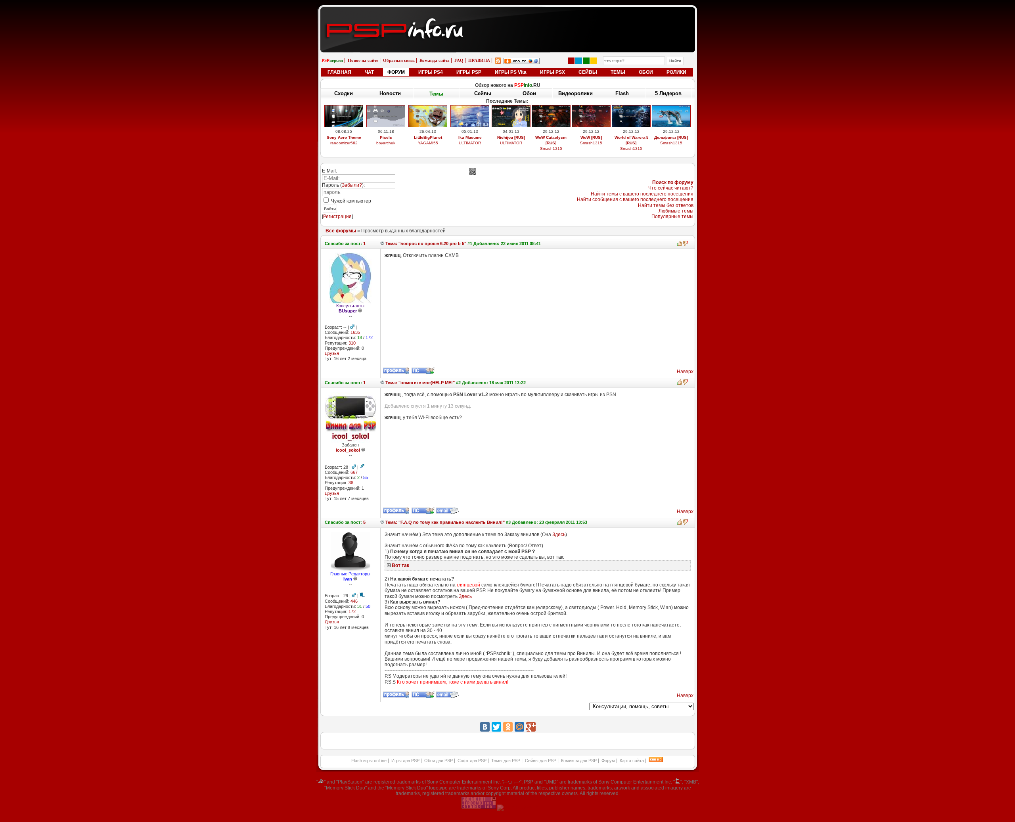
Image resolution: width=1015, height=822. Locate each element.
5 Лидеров (668, 93)
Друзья (332, 353)
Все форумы (341, 231)
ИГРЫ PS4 (430, 72)
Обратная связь (399, 60)
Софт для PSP (472, 760)
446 (354, 601)
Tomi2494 (551, 148)
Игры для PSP (405, 760)
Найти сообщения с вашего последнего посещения (635, 199)
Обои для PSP (438, 760)
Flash (622, 93)
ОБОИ (646, 72)
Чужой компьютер (350, 201)
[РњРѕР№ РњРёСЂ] (519, 727)
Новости (390, 93)
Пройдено (671, 137)
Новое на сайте (363, 60)
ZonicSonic (428, 148)
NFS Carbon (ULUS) (631, 137)
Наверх (685, 371)
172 (352, 611)
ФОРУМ (396, 72)
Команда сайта (434, 60)
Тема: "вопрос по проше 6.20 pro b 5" (425, 243)
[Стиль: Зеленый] (586, 60)
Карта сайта (632, 760)
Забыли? (352, 185)
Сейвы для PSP (540, 760)
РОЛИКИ (676, 72)
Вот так (400, 565)
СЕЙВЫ (587, 72)
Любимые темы (676, 211)
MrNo (671, 143)
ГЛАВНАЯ (339, 72)
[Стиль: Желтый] (593, 60)
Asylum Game (511, 148)
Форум (608, 760)
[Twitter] (496, 727)
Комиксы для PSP (579, 760)
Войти (330, 209)
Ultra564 (631, 143)
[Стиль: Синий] (578, 60)
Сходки (343, 93)
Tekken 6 (470, 137)
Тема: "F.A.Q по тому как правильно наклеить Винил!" (444, 522)
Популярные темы (672, 216)
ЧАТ (369, 72)
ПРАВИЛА (479, 60)
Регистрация (337, 216)
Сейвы (482, 94)
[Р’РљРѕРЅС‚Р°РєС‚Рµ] (485, 727)
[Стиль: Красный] (571, 60)
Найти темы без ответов (665, 205)
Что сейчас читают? (670, 188)
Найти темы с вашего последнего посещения (642, 194)
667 (354, 472)
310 (352, 343)
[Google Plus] (531, 727)
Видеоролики (575, 93)
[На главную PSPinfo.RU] (507, 13)
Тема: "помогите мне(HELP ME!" (419, 382)
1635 (355, 332)
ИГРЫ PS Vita (511, 72)
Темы (436, 93)
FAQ (458, 60)
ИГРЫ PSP (468, 72)
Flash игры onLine (369, 760)
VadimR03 (344, 148)
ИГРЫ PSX (552, 72)
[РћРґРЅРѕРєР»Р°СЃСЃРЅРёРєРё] (508, 727)
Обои (529, 93)
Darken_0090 (470, 143)
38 (351, 482)
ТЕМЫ (618, 72)
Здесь (558, 534)
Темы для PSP (505, 760)
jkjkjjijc (591, 148)
